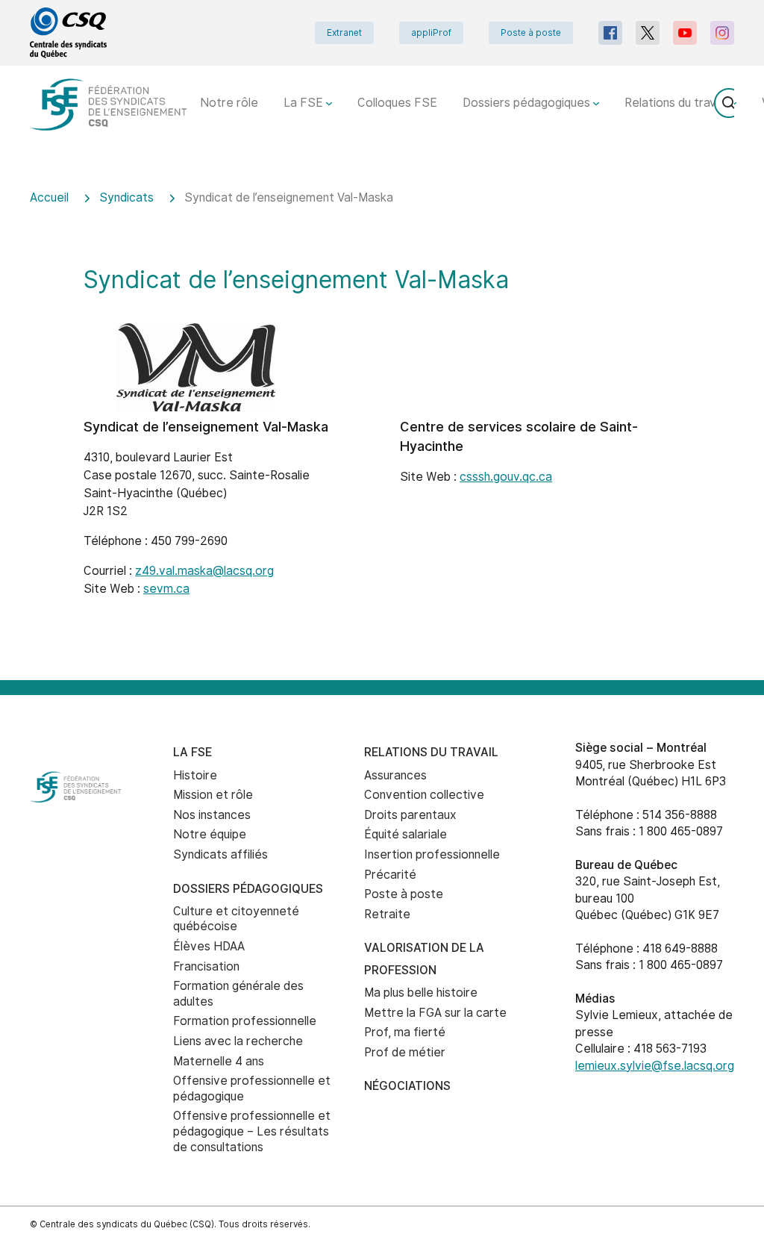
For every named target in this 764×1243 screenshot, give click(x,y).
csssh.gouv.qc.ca (506, 477)
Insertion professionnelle (432, 854)
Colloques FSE (397, 103)
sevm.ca (166, 589)
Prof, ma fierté (404, 1032)
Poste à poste (531, 33)
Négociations (407, 1086)
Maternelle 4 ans (218, 1061)
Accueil (49, 197)
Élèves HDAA (209, 946)
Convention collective (424, 795)
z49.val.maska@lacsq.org (204, 571)
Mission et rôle (213, 795)
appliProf (431, 33)
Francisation (206, 966)
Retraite (387, 914)
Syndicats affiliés (220, 854)
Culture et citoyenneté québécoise (236, 919)
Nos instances (212, 815)
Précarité (390, 874)
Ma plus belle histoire (421, 992)
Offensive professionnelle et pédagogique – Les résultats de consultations (252, 1131)
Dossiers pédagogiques (528, 103)
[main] (382, 425)
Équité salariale (405, 834)
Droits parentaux (410, 815)
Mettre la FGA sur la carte (435, 1013)
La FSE (305, 103)
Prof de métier (404, 1052)
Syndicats (126, 197)
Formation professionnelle (244, 1021)
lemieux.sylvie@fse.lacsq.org (654, 1066)
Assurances (395, 775)
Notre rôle (229, 103)
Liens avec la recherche (238, 1041)
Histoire (195, 775)
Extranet (344, 33)
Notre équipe (209, 834)
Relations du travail (677, 103)
